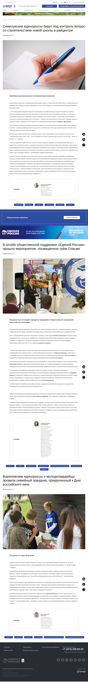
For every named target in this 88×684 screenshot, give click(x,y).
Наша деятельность (28, 10)
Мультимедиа (67, 10)
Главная (4, 19)
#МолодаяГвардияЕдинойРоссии (74, 637)
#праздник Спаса (76, 466)
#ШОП (20, 466)
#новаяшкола (49, 204)
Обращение (49, 6)
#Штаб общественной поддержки (60, 466)
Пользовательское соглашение (10, 672)
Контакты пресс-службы (31, 650)
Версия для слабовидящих (78, 2)
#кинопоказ (38, 637)
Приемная (56, 10)
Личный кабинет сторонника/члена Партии (72, 6)
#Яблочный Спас (43, 466)
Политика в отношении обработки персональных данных (17, 675)
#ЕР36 (38, 204)
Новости (21, 19)
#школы (70, 204)
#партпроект (60, 204)
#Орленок (28, 637)
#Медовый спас (31, 466)
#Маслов (18, 637)
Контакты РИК (8, 650)
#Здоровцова (19, 204)
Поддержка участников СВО (44, 13)
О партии (5, 10)
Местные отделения (43, 10)
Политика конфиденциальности (11, 673)
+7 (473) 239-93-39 (73, 649)
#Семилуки (29, 204)
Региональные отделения (50, 647)
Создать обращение (71, 217)
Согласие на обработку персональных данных (14, 676)
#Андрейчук (44, 469)
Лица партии (15, 10)
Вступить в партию (80, 10)
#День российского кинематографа (54, 637)
